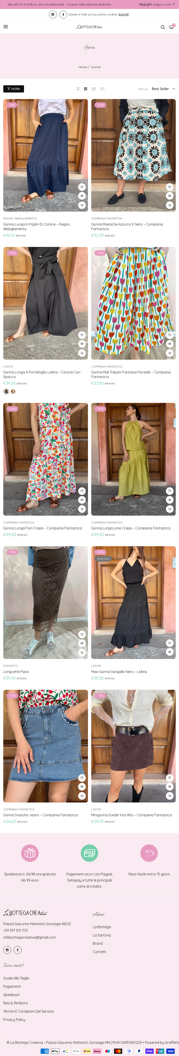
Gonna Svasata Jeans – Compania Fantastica (40, 815)
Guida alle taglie (16, 978)
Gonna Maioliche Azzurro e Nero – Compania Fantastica (127, 226)
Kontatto (10, 665)
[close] (174, 4)
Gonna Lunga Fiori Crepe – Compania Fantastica (42, 528)
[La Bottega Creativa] (89, 27)
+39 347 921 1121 (15, 930)
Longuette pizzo (16, 671)
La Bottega (102, 927)
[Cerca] (163, 27)
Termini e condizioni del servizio (28, 1011)
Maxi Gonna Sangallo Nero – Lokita (119, 671)
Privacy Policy (14, 1019)
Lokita (8, 366)
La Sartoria (102, 935)
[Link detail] (53, 15)
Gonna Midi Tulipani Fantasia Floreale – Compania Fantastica (131, 374)
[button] (82, 187)
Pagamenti (12, 986)
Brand (98, 943)
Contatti (99, 952)
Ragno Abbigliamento (20, 218)
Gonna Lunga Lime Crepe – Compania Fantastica (130, 528)
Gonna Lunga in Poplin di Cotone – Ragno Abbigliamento (36, 226)
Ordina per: (143, 89)
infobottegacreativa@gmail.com (29, 937)
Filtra (16, 89)
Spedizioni (11, 995)
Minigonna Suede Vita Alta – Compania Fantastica (131, 815)
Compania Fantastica (106, 218)
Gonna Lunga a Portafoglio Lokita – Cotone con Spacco (41, 374)
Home (82, 67)
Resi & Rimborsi (15, 1003)
